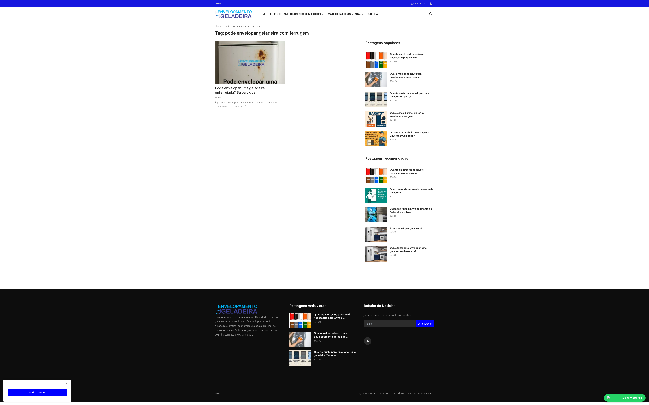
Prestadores (398, 393)
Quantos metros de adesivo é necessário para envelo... (407, 56)
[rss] (367, 341)
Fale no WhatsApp (631, 397)
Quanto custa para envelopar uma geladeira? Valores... (409, 95)
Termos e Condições (419, 393)
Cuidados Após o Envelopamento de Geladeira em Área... (411, 210)
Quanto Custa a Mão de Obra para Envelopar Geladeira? (409, 134)
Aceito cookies (37, 392)
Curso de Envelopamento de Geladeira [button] (295, 14)
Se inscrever (425, 323)
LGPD (218, 3)
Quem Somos (367, 393)
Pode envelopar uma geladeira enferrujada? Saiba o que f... (240, 90)
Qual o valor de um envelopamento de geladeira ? (411, 191)
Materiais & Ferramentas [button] (344, 14)
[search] (431, 14)
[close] (66, 383)
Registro (421, 3)
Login (411, 3)
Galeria (373, 14)
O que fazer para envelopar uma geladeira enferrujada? (408, 249)
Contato (383, 393)
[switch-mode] (431, 3)
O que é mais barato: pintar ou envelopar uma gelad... (407, 114)
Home (262, 14)
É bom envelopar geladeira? (406, 228)
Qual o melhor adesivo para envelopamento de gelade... (406, 75)
